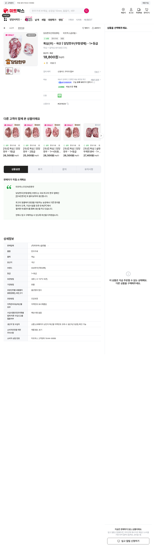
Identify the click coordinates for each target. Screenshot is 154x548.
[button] (94, 82)
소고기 (11, 28)
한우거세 (21, 28)
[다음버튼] (101, 135)
